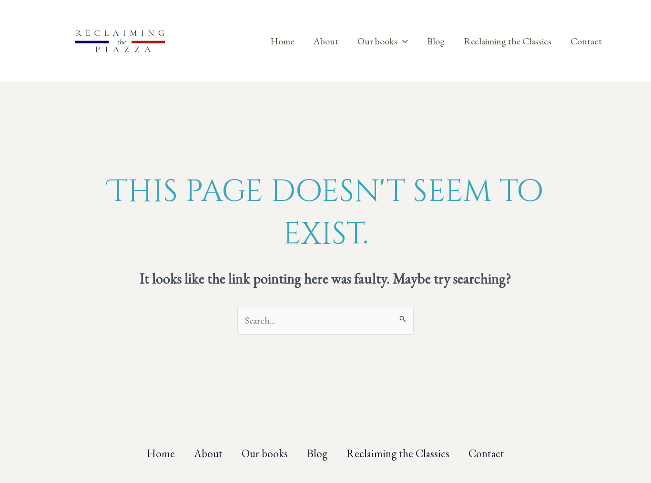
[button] (402, 41)
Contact (586, 41)
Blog (436, 41)
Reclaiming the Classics (507, 41)
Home (282, 41)
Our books (377, 41)
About (325, 41)
